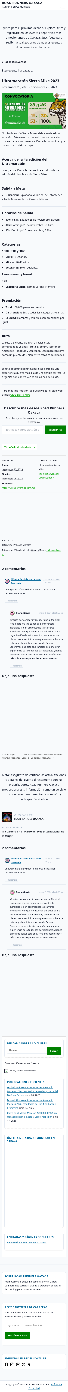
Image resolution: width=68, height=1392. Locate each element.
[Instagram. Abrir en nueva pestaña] (12, 1364)
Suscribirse (55, 429)
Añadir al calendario (20, 447)
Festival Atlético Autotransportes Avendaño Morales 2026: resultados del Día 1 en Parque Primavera (31, 1104)
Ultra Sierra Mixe (20, 394)
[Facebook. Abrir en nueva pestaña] (6, 1364)
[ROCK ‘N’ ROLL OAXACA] (7, 817)
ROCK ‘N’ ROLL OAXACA (28, 819)
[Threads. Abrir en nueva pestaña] (18, 1364)
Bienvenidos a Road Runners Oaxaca (26, 1242)
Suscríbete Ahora (17, 1335)
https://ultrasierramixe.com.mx (18, 487)
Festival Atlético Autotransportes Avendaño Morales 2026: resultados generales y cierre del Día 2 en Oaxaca (32, 1091)
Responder (12, 600)
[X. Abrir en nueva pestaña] (23, 1364)
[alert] (34, 1071)
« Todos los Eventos (14, 62)
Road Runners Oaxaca (22, 3)
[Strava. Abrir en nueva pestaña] (29, 1364)
